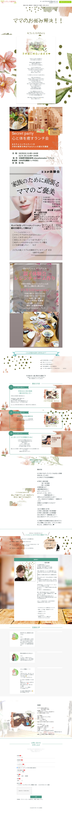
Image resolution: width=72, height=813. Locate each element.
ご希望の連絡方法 (20, 770)
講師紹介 (31, 5)
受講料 (40, 5)
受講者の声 (36, 5)
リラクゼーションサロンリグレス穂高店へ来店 (27, 784)
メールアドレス (19, 764)
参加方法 (18, 783)
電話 (23, 771)
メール (19, 771)
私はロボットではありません (24, 790)
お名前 (18, 755)
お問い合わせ (46, 5)
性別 (17, 774)
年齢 (17, 778)
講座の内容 (25, 5)
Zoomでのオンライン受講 (44, 784)
